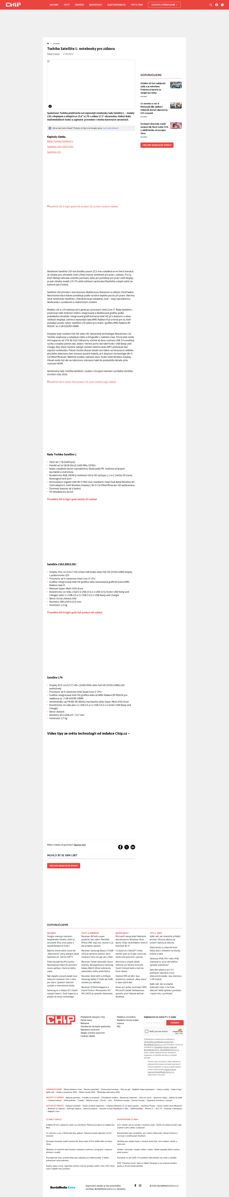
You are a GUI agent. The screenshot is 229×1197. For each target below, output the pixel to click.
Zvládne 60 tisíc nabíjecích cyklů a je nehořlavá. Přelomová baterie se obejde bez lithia (153, 88)
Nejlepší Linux (54, 1111)
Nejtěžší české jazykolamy (143, 1089)
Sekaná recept (92, 1100)
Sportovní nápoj (160, 1097)
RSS (118, 1026)
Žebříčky (79, 5)
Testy (67, 5)
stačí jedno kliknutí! (110, 128)
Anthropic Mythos (74, 1108)
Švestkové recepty (121, 1100)
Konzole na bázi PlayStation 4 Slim (113, 1108)
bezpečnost (122, 933)
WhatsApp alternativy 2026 (108, 1092)
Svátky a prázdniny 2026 (66, 1092)
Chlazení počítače (73, 1106)
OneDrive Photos (148, 1106)
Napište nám (80, 845)
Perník (103, 1100)
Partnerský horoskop (109, 1089)
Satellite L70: (54, 152)
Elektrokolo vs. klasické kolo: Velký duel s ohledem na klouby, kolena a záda (165, 950)
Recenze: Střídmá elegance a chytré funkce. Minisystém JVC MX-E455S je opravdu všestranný (97, 990)
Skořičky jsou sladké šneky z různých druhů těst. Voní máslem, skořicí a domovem (147, 1142)
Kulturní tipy (176, 1089)
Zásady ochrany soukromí (93, 1033)
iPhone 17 (149, 1108)
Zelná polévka (69, 1100)
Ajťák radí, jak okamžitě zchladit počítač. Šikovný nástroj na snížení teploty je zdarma (165, 939)
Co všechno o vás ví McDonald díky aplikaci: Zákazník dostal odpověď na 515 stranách (154, 108)
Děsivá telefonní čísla (73, 1089)
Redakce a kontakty (126, 1017)
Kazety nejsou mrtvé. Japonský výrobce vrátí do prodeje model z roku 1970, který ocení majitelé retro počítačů (80, 1167)
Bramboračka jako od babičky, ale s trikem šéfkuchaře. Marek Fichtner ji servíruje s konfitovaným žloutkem (147, 1134)
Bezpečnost (95, 5)
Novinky (54, 5)
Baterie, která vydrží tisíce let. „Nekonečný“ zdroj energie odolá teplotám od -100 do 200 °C (63, 953)
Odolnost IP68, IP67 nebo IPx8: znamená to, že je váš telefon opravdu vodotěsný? (164, 961)
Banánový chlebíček (128, 1097)
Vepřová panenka (72, 1097)
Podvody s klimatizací (173, 1108)
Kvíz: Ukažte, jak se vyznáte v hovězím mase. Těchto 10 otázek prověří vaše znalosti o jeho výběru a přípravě (149, 1126)
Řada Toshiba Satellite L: (60, 141)
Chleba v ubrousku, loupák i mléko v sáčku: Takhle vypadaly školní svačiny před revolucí (148, 1150)
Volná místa (86, 1020)
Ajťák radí (50, 1092)
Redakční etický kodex (128, 1020)
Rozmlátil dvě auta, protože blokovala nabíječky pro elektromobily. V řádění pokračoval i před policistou (77, 1159)
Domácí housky (138, 1100)
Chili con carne (145, 1097)
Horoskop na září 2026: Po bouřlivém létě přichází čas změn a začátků (146, 1158)
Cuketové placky (54, 1100)
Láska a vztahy (163, 1089)
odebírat (175, 1023)
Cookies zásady (88, 1036)
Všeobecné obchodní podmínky (96, 1026)
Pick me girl (125, 1089)
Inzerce (120, 1023)
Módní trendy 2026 (87, 1092)
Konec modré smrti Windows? (169, 1106)
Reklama (85, 1023)
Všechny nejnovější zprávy (63, 866)
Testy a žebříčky (90, 933)
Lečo (110, 1100)
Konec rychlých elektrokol (93, 1106)
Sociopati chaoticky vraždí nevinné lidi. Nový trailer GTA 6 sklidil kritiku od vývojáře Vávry (154, 129)
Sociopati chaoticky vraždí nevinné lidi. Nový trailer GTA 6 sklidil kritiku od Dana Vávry (79, 1142)
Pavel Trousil (53, 54)
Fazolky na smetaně (90, 1097)
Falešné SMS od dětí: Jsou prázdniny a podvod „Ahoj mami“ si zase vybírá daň (131, 979)
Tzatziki (81, 1100)
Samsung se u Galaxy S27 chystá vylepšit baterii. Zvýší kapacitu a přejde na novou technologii (62, 993)
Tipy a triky (137, 5)
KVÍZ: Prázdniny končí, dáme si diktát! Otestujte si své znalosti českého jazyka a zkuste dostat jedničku (147, 1164)
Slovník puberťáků (91, 1089)
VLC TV (159, 1108)
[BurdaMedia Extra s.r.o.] (60, 1020)
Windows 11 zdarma (56, 1108)
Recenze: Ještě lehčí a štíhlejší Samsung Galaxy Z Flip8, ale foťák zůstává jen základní (97, 979)
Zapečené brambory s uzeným (159, 1100)
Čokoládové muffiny (109, 1097)
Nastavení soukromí (90, 1029)
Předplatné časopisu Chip (93, 1017)
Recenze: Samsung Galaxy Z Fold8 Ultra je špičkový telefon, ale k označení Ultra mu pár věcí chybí (97, 953)
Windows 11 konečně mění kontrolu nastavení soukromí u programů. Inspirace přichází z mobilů (79, 1150)
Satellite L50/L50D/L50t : (60, 146)
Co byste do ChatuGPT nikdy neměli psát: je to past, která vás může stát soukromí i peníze (131, 953)
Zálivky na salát (175, 1097)
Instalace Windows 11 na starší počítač (122, 1106)
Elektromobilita (116, 5)
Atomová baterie (90, 1108)
